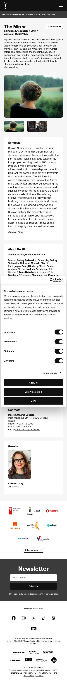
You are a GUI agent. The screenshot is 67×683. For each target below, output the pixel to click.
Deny (33, 400)
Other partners (31, 550)
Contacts (39, 675)
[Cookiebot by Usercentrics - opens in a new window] (49, 280)
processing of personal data (45, 594)
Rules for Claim (40, 673)
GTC (55, 670)
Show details (50, 373)
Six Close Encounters (16, 30)
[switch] (59, 341)
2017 (33, 30)
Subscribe (33, 586)
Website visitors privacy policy (38, 670)
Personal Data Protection (21, 673)
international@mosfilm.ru (27, 429)
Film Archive (52, 26)
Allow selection (33, 391)
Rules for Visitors (16, 670)
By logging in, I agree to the (33, 594)
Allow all (33, 382)
